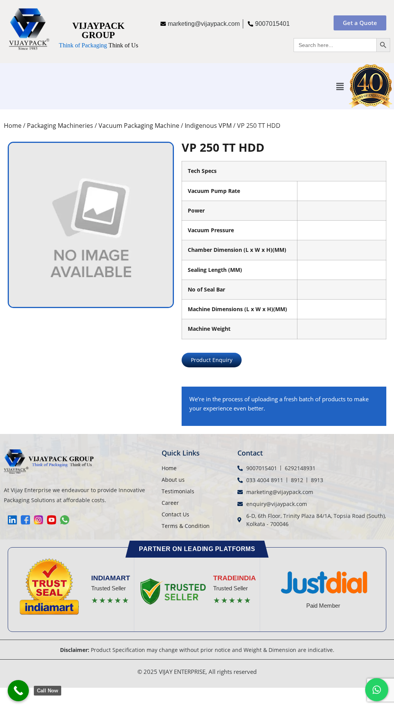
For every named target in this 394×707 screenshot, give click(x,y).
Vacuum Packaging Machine (138, 125)
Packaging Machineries (60, 125)
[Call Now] (18, 690)
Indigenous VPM (208, 125)
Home (13, 125)
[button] (340, 86)
